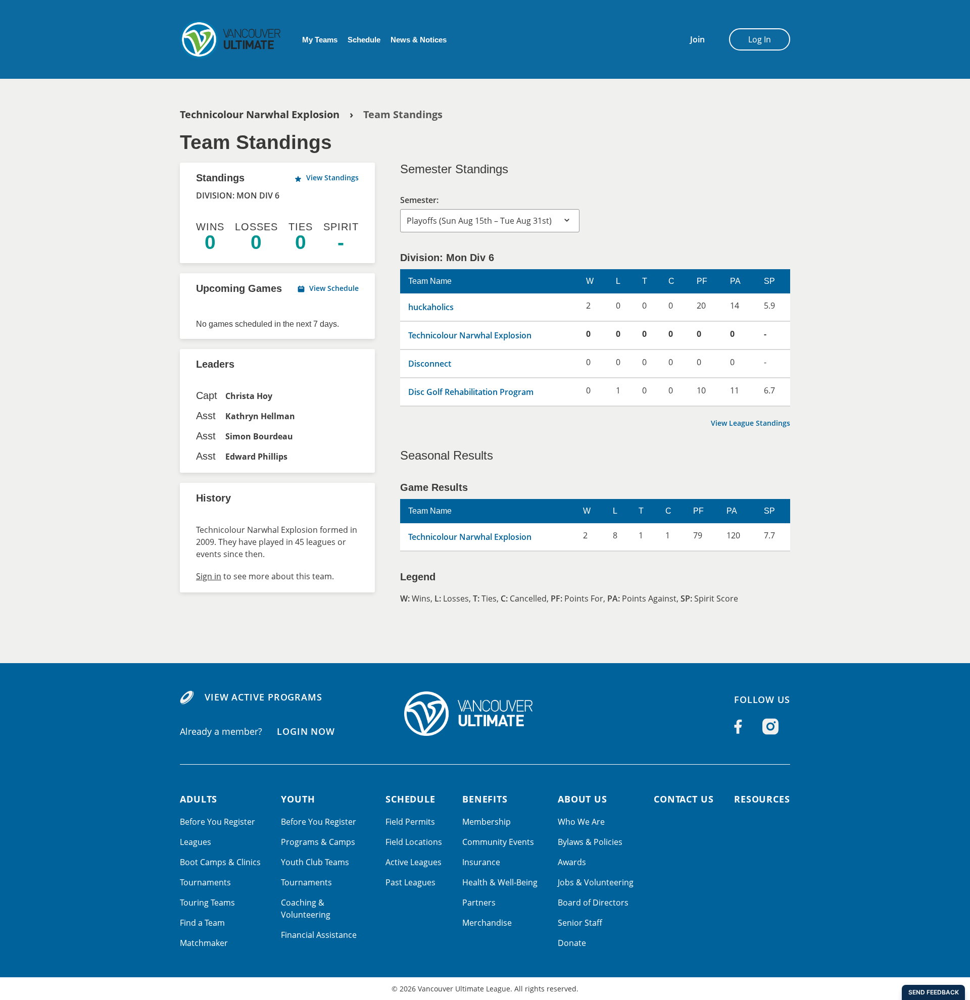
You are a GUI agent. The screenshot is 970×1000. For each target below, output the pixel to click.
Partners (479, 902)
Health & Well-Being (500, 882)
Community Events (498, 841)
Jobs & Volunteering (596, 882)
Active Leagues (413, 862)
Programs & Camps (318, 841)
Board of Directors (593, 902)
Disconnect (429, 363)
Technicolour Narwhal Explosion (260, 114)
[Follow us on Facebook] (738, 727)
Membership (486, 821)
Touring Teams (207, 902)
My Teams (319, 39)
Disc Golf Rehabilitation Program (471, 391)
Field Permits (410, 821)
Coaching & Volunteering (305, 908)
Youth (298, 799)
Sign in (208, 576)
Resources (762, 799)
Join (697, 39)
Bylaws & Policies (590, 841)
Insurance (481, 862)
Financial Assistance (319, 934)
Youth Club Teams (315, 862)
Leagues (195, 841)
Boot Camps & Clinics (220, 862)
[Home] (485, 713)
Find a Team (202, 922)
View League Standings (750, 423)
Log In (759, 39)
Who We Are (581, 821)
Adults (198, 799)
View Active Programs (263, 697)
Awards (572, 862)
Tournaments (205, 882)
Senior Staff (580, 922)
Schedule (364, 39)
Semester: (419, 200)
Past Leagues (410, 882)
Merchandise (487, 922)
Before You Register (217, 821)
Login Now (306, 731)
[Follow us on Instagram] (770, 727)
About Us (582, 799)
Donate (572, 942)
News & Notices (419, 39)
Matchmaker (204, 942)
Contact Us (684, 799)
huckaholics (431, 307)
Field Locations (413, 841)
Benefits (485, 799)
